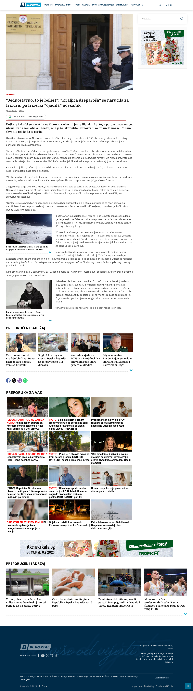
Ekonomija (62, 676)
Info (68, 5)
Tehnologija (137, 5)
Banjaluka (60, 5)
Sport (77, 5)
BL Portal (42, 686)
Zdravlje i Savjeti (106, 5)
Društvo (53, 676)
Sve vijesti (48, 5)
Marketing (149, 686)
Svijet (86, 676)
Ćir (171, 5)
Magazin (86, 5)
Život (94, 5)
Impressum (137, 686)
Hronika (11, 94)
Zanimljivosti (122, 5)
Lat (166, 5)
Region (80, 676)
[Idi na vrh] (188, 686)
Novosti (44, 676)
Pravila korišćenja (164, 686)
